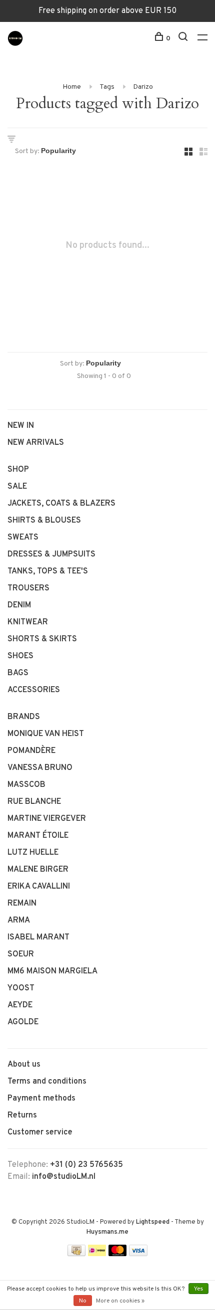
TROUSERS (29, 588)
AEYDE (20, 1005)
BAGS (18, 673)
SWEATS (23, 538)
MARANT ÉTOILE (38, 836)
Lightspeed (153, 1222)
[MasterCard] (117, 1254)
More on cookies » (120, 1301)
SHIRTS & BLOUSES (44, 521)
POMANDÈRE (32, 751)
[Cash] (77, 1254)
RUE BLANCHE (34, 802)
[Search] (184, 38)
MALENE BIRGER (38, 870)
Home (71, 87)
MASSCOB (27, 785)
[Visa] (138, 1254)
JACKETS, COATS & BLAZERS (62, 504)
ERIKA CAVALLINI (39, 887)
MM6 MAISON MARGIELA (53, 971)
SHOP (18, 470)
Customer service (40, 1132)
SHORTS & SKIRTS (42, 639)
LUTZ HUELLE (33, 853)
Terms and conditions (47, 1082)
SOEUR (21, 954)
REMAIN (22, 904)
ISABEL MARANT (39, 937)
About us (24, 1065)
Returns (22, 1116)
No (82, 1301)
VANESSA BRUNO (40, 768)
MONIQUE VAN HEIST (46, 734)
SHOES (21, 656)
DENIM (19, 605)
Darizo (143, 87)
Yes (198, 1289)
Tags (107, 87)
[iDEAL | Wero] (97, 1254)
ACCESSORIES (34, 690)
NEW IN (21, 426)
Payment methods (42, 1099)
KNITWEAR (28, 622)
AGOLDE (23, 1022)
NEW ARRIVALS (36, 443)
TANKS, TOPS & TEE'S (48, 571)
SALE (17, 487)
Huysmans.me (107, 1232)
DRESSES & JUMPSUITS (52, 555)
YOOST (21, 988)
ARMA (19, 921)
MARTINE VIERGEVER (47, 819)
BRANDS (24, 717)
